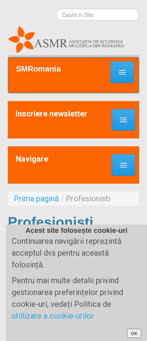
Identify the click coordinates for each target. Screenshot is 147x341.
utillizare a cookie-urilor (53, 316)
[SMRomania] (73, 37)
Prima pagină (36, 199)
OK (134, 333)
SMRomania (38, 69)
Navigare (32, 159)
